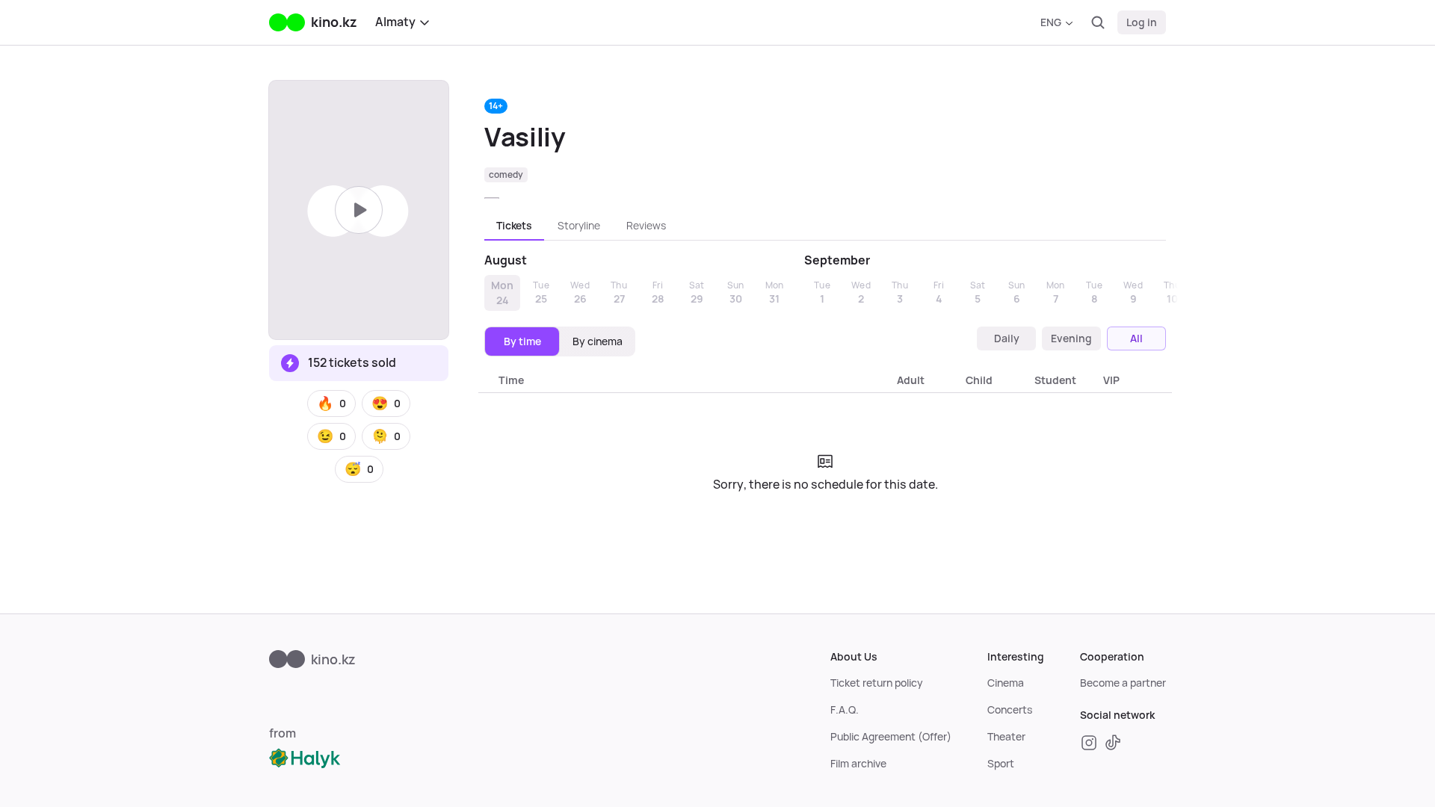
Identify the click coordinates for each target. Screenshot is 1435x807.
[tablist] (825, 226)
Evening (1071, 338)
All (1136, 338)
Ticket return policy (876, 683)
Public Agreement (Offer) (890, 736)
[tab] (514, 226)
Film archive (858, 763)
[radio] (522, 341)
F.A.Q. (844, 710)
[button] (331, 403)
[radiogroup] (559, 341)
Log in (1141, 22)
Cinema (1005, 683)
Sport (1000, 763)
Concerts (1009, 710)
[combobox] (1056, 23)
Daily (1006, 338)
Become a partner (1123, 683)
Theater (1006, 736)
